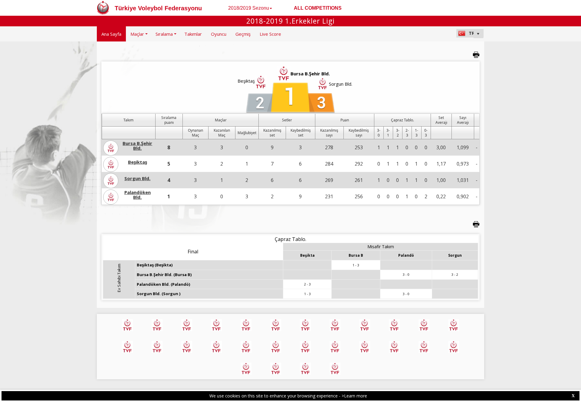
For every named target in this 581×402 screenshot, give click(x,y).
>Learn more (354, 396)
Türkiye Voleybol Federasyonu (158, 8)
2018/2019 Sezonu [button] (248, 8)
